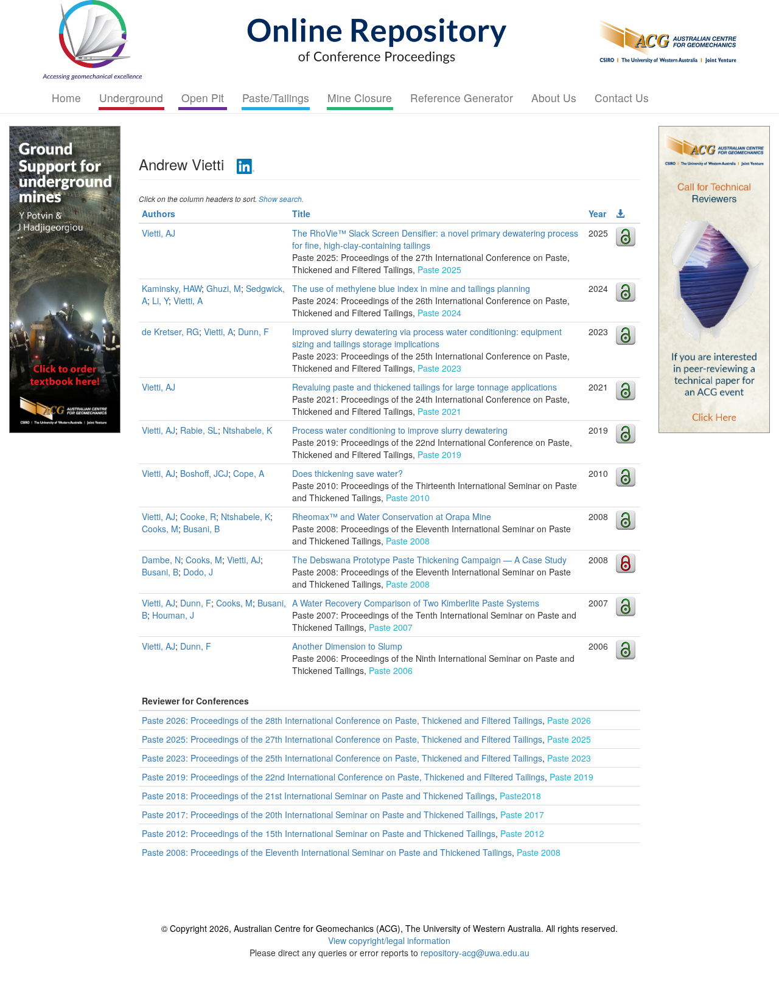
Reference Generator (461, 97)
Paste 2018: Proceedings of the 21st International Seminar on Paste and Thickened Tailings (318, 796)
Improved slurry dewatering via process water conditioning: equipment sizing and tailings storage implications (427, 337)
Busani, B (201, 529)
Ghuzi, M (223, 288)
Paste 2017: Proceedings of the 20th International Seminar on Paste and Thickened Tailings (318, 814)
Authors (158, 213)
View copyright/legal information (389, 940)
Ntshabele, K (247, 430)
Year (597, 213)
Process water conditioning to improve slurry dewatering (400, 430)
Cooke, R (198, 516)
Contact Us (622, 97)
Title (301, 213)
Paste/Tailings (275, 97)
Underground (131, 97)
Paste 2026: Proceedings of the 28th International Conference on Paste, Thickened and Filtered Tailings (342, 720)
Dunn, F (253, 331)
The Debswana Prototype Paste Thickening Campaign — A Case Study (429, 560)
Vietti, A (188, 300)
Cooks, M (160, 529)
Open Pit (202, 97)
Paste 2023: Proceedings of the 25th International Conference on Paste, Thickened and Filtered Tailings (342, 758)
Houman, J (173, 615)
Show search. (281, 198)
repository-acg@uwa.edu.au (475, 953)
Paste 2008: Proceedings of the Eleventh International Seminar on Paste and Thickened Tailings (327, 852)
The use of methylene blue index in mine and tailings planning (411, 288)
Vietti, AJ (158, 233)
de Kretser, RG (170, 331)
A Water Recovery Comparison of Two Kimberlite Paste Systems (415, 603)
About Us (553, 97)
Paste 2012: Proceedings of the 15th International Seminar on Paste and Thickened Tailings (318, 833)
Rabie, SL (199, 430)
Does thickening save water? (347, 473)
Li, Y (160, 300)
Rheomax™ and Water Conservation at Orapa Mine (391, 516)
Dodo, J (198, 572)
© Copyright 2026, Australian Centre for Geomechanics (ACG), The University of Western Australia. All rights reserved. (389, 928)
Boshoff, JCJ (204, 473)
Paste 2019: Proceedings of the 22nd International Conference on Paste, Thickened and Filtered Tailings (343, 777)
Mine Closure (359, 97)
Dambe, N (161, 560)
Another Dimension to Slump (347, 646)
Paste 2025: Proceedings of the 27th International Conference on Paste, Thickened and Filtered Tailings (342, 739)
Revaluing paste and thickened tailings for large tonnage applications (424, 387)
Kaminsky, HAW (171, 288)
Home (66, 97)
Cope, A (248, 473)
